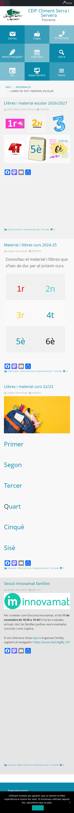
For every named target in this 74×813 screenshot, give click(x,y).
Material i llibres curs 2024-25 (30, 244)
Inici (8, 87)
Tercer (13, 485)
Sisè (9, 547)
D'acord (38, 807)
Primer (14, 444)
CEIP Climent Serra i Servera (21, 109)
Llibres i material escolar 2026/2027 (35, 103)
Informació (23, 87)
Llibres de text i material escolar (24, 229)
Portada (45, 229)
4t (50, 314)
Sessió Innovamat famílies (27, 583)
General (11, 568)
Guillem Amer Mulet (17, 251)
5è (20, 341)
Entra (69, 3)
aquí (36, 638)
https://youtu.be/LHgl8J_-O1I (51, 642)
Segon (13, 464)
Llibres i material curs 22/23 (28, 386)
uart (15, 506)
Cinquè (14, 527)
